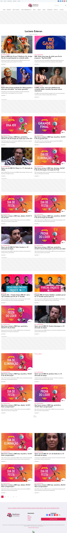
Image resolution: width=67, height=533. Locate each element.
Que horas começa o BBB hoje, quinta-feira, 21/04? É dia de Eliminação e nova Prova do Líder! (50, 248)
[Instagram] (62, 1)
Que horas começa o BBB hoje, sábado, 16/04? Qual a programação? (15, 406)
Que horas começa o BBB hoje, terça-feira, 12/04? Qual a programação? (16, 454)
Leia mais (3, 64)
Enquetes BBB (3, 293)
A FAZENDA (13, 508)
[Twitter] (60, 1)
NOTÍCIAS (24, 508)
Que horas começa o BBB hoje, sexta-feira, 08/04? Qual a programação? (50, 485)
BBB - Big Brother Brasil (5, 54)
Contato (19, 1)
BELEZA (41, 508)
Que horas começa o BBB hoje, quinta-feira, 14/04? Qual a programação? (48, 406)
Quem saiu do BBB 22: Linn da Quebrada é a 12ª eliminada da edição (49, 454)
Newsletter (14, 1)
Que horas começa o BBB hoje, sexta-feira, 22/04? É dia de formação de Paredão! (50, 217)
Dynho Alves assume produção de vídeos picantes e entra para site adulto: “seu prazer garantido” (16, 88)
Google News (10, 1)
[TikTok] (66, 1)
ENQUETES (19, 508)
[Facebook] (58, 1)
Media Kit (29, 517)
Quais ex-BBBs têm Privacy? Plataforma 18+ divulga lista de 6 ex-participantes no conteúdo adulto (16, 57)
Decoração (49, 9)
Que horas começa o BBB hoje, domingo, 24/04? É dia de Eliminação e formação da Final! (50, 169)
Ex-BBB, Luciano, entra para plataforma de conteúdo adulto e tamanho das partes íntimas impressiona (48, 89)
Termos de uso (37, 527)
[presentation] (16, 44)
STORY (57, 508)
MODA (37, 508)
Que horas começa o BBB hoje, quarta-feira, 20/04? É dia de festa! (14, 327)
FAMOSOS (29, 508)
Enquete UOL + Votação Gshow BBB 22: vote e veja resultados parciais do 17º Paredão (15, 295)
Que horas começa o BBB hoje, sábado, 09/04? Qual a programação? (15, 485)
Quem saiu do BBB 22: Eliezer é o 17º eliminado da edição (16, 169)
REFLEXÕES (53, 508)
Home (4, 9)
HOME (9, 508)
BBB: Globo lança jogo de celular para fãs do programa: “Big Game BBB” (48, 57)
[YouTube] (64, 1)
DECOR (48, 508)
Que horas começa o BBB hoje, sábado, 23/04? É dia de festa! (16, 217)
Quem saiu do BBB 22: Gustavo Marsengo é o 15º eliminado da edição (50, 327)
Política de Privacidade (31, 527)
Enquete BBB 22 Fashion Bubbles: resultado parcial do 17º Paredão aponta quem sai (50, 295)
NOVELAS (34, 508)
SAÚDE (45, 508)
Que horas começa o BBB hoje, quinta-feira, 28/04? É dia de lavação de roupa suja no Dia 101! (16, 138)
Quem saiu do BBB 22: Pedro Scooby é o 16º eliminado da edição (15, 248)
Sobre (2, 1)
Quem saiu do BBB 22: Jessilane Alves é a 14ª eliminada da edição (48, 374)
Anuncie (5, 1)
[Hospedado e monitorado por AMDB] (33, 532)
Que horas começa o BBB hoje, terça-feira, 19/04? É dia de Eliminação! (16, 374)
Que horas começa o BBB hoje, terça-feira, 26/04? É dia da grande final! (50, 138)
